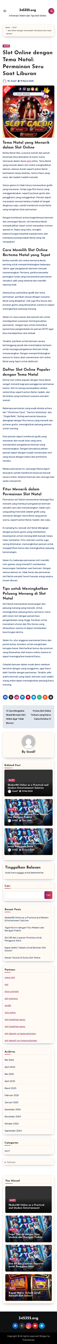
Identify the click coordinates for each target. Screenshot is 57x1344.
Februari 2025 (12, 1095)
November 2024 (13, 1116)
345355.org (27, 10)
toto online (10, 1012)
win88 (8, 1005)
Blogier (43, 1336)
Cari (7, 886)
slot (29, 161)
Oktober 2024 (12, 1123)
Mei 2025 (9, 1074)
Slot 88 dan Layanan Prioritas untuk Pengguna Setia (23, 939)
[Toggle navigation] (5, 11)
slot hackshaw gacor (15, 1019)
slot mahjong (11, 998)
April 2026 (10, 1067)
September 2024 (13, 1131)
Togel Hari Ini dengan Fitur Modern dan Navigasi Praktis (24, 929)
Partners (11, 1162)
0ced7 (14, 81)
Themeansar (28, 1340)
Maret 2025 (10, 1088)
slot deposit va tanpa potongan (20, 1033)
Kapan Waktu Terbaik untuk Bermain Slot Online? (25, 949)
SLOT (6, 46)
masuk (20, 872)
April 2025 (10, 1081)
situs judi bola (12, 991)
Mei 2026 (9, 1060)
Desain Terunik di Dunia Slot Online (22, 957)
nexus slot (10, 977)
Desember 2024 (13, 1109)
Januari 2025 (11, 1102)
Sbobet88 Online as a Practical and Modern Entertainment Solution (27, 919)
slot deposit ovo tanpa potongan (21, 1040)
